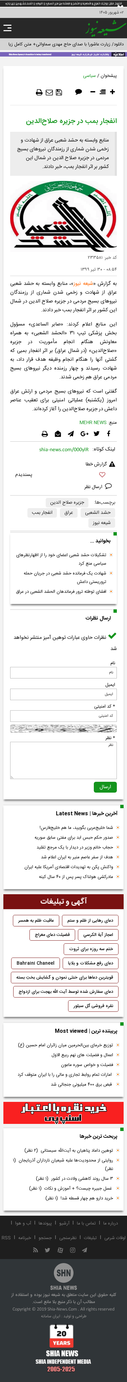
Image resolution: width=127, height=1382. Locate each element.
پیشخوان (109, 76)
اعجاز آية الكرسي (98, 935)
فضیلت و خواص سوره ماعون (87, 1065)
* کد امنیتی (104, 706)
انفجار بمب (42, 513)
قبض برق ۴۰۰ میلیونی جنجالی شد (82, 1084)
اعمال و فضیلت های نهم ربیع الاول (82, 1055)
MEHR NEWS (93, 422)
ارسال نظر (94, 487)
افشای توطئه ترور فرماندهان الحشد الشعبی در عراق (61, 591)
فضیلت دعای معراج (52, 935)
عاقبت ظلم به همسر (36, 920)
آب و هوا (23, 1223)
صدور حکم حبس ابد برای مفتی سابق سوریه (74, 837)
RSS (6, 1238)
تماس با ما (86, 1223)
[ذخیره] (59, 92)
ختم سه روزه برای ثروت (91, 949)
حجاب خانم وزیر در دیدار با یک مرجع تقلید (75, 847)
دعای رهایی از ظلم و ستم (90, 920)
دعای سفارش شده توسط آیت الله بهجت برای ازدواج (66, 992)
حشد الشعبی (98, 513)
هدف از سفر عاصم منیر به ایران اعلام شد (77, 857)
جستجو (45, 1238)
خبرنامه (24, 1238)
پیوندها (45, 1223)
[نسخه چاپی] (39, 92)
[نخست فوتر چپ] (63, 1348)
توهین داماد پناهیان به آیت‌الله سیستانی (68, 1150)
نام (112, 663)
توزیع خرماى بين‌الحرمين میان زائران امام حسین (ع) (65, 1045)
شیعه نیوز (83, 283)
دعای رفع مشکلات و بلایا (90, 963)
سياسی (89, 76)
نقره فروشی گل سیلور (93, 1006)
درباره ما (110, 1223)
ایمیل (110, 685)
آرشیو (64, 1223)
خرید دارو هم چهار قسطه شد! (79, 1198)
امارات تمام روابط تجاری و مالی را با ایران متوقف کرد (65, 1075)
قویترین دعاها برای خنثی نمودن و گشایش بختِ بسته (64, 977)
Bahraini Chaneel (36, 963)
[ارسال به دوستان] (49, 92)
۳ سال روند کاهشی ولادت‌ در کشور (74, 1178)
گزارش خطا (96, 464)
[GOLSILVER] (63, 1113)
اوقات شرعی (115, 1238)
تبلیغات (90, 1238)
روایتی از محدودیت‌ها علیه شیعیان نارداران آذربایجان (63, 1165)
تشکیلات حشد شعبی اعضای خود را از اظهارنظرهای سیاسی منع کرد (61, 559)
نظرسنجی (68, 1238)
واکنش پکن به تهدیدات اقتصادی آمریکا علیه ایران (68, 867)
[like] (63, 476)
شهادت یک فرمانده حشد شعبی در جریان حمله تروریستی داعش (65, 578)
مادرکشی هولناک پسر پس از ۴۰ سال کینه (76, 877)
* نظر (110, 738)
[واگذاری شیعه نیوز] (63, 54)
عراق (68, 513)
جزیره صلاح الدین (67, 503)
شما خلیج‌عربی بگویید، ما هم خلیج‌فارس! (76, 828)
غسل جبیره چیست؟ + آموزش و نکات (71, 1188)
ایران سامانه (50, 1316)
